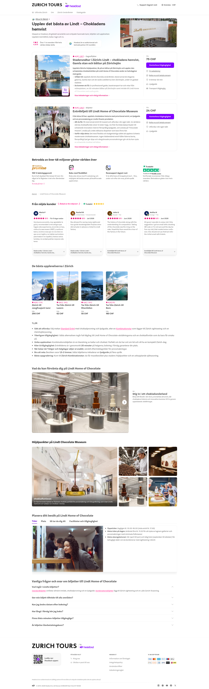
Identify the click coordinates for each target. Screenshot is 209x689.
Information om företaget (119, 658)
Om (52, 12)
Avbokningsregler (116, 670)
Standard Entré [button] (68, 328)
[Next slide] (66, 76)
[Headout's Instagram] (163, 685)
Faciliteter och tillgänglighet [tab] (83, 521)
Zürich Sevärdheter (65, 12)
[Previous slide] (38, 76)
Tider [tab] (34, 521)
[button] (74, 476)
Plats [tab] (43, 521)
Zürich (34, 194)
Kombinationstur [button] (124, 328)
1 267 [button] (81, 56)
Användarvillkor (115, 666)
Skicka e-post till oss (81, 662)
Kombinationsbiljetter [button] (104, 590)
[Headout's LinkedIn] (158, 685)
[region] (52, 76)
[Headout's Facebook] (171, 685)
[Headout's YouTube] (167, 685)
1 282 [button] (81, 107)
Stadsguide (81, 12)
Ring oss (76, 658)
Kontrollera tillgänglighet (160, 65)
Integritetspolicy (116, 662)
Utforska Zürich (41, 12)
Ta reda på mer (37, 183)
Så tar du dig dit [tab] (58, 521)
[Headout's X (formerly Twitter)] (175, 685)
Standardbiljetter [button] (39, 590)
